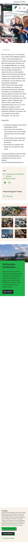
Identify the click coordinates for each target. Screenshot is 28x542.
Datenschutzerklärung (17, 525)
